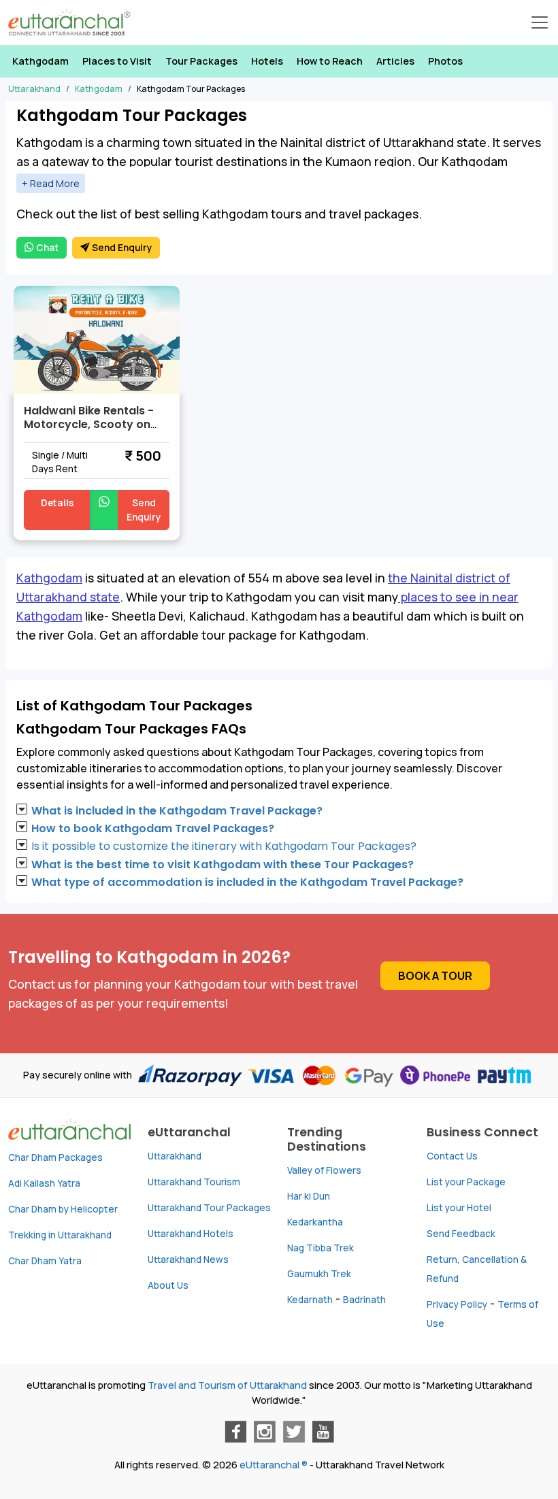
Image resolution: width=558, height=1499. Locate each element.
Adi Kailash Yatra (44, 1183)
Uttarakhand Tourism (194, 1182)
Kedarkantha (315, 1222)
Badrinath (364, 1300)
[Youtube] (323, 1432)
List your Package (466, 1182)
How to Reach (330, 60)
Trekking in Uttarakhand (60, 1235)
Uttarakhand (174, 1156)
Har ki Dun (308, 1196)
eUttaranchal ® (274, 1464)
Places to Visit (117, 60)
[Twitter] (294, 1432)
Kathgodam (40, 60)
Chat (46, 248)
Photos (445, 60)
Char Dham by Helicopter (63, 1209)
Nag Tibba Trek (320, 1248)
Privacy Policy (457, 1304)
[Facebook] (235, 1432)
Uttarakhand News (188, 1259)
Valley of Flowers (324, 1170)
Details (57, 503)
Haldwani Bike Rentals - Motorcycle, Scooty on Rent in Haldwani (89, 424)
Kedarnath (310, 1300)
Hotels (267, 60)
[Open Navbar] (539, 22)
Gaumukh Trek (319, 1274)
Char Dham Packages (55, 1157)
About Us (168, 1285)
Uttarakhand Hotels (190, 1234)
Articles (395, 60)
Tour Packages (201, 60)
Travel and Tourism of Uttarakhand (227, 1385)
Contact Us (452, 1156)
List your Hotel (459, 1208)
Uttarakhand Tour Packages (209, 1208)
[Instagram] (265, 1432)
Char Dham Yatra (45, 1261)
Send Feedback (461, 1234)
